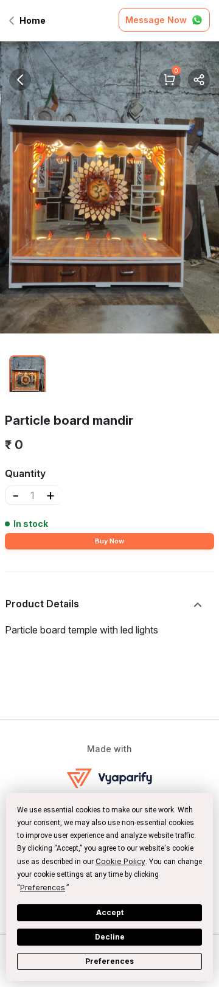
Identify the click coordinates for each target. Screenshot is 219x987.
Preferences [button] (42, 887)
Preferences (109, 961)
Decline (110, 936)
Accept (109, 912)
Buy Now (109, 541)
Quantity (25, 473)
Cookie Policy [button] (120, 861)
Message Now (156, 20)
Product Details (42, 604)
